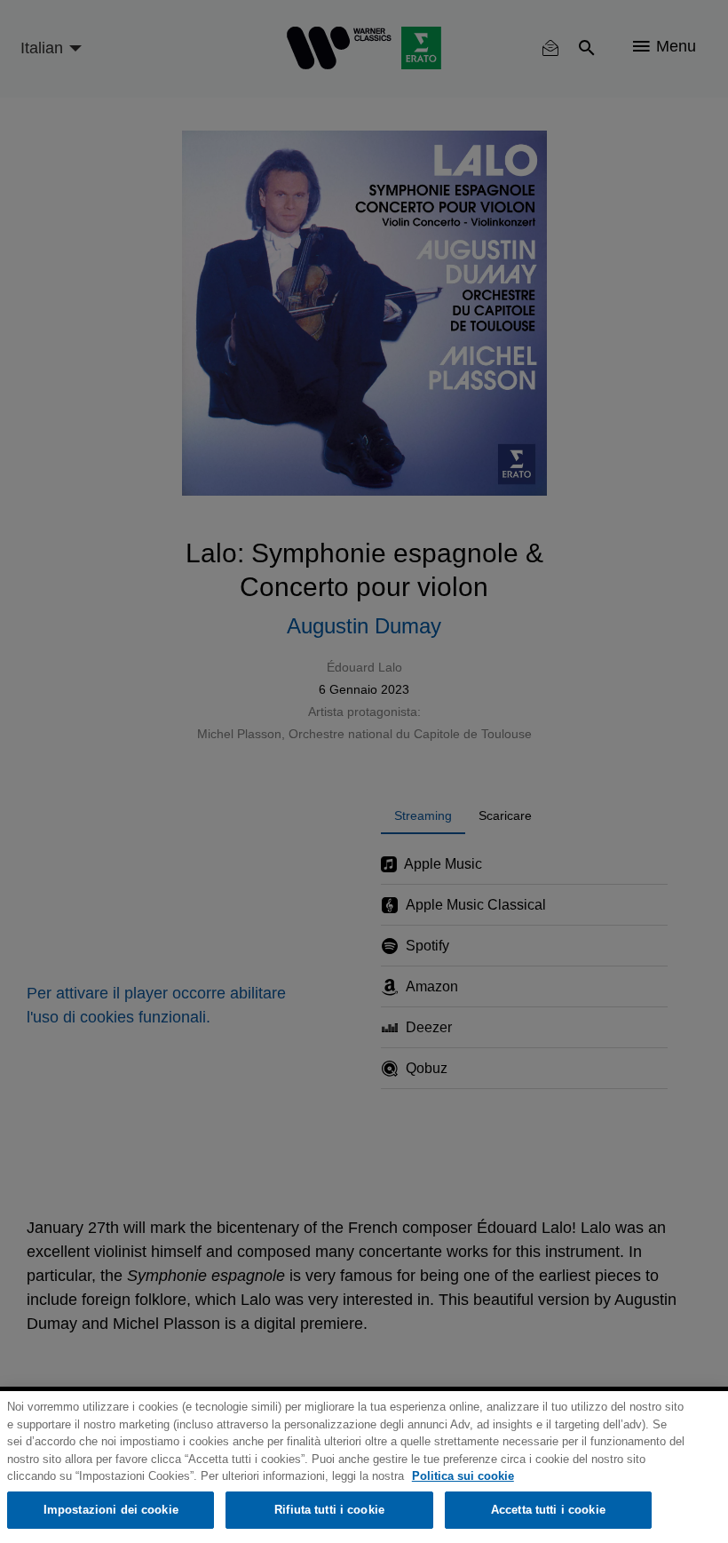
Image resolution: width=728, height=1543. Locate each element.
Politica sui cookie (463, 1476)
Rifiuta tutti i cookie (329, 1509)
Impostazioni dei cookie (111, 1509)
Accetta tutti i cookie (548, 1509)
